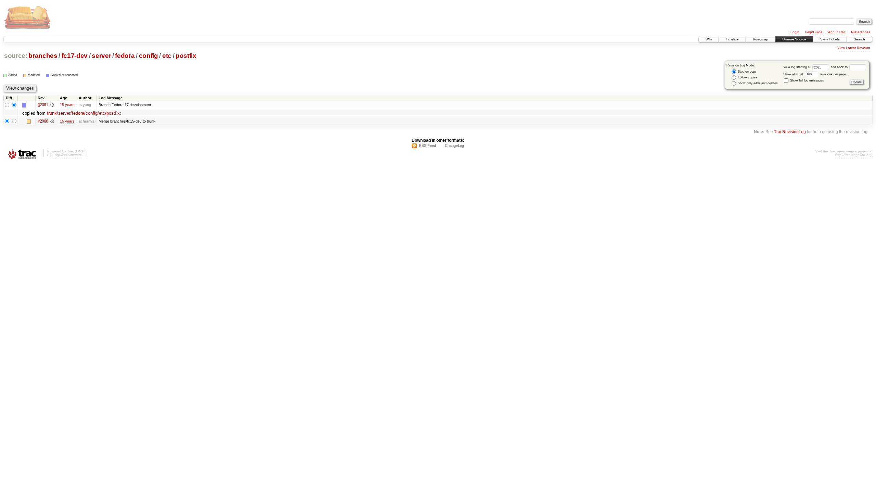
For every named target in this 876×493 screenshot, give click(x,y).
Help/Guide (814, 32)
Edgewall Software (67, 155)
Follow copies (747, 77)
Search (859, 39)
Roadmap (760, 39)
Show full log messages (806, 80)
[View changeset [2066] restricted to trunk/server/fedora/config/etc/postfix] (52, 121)
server (101, 55)
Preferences (860, 32)
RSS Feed (427, 145)
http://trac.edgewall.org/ (854, 155)
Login (794, 32)
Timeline (732, 39)
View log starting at (797, 67)
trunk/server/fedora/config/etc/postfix (83, 113)
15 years (67, 105)
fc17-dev (75, 55)
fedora (124, 55)
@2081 (43, 104)
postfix (186, 55)
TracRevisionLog (790, 131)
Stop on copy (747, 71)
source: (15, 55)
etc (166, 55)
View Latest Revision (853, 48)
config (148, 55)
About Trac (837, 32)
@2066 (43, 121)
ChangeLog (454, 145)
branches (42, 55)
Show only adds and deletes (757, 83)
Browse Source (794, 39)
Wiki (709, 39)
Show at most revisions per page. (815, 74)
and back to (840, 67)
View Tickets (830, 39)
